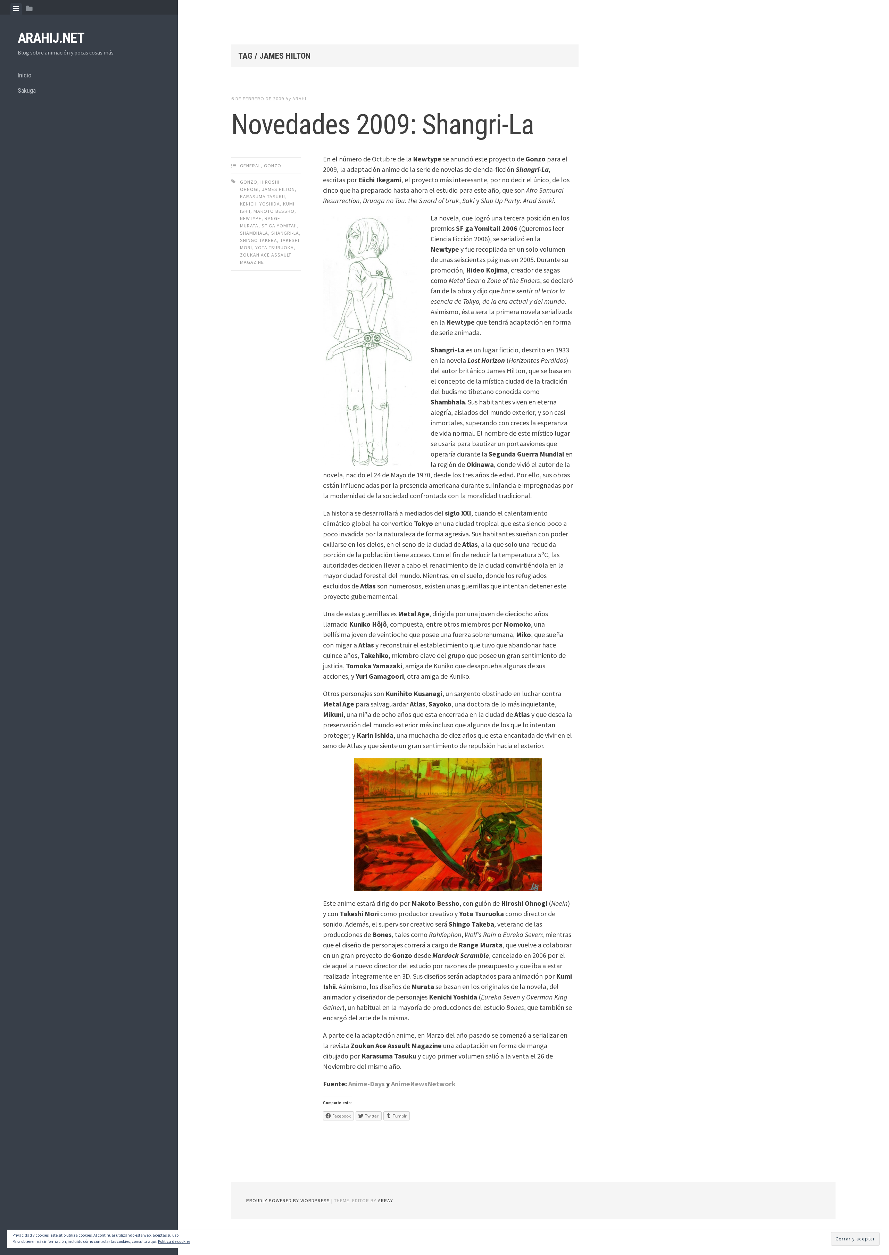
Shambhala (254, 233)
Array (385, 1200)
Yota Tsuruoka (274, 247)
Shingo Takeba (258, 240)
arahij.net (51, 38)
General (250, 165)
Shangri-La (285, 233)
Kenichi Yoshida (260, 204)
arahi (299, 98)
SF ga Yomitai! (279, 226)
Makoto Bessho (274, 211)
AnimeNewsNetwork (423, 1083)
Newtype (250, 218)
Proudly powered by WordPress (288, 1200)
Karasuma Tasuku (262, 196)
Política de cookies (174, 1241)
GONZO (248, 182)
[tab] (16, 9)
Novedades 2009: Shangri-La (382, 124)
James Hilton (278, 189)
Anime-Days (366, 1083)
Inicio (24, 75)
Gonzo (272, 165)
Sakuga (27, 90)
